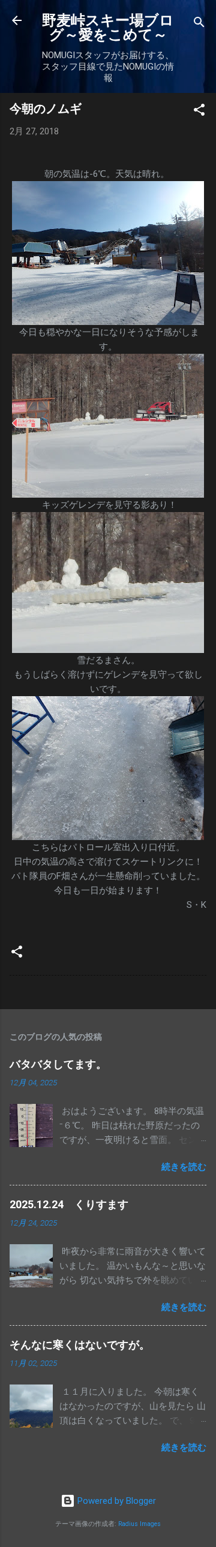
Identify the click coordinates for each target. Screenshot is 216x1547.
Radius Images (139, 1524)
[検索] (199, 24)
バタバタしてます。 (58, 1064)
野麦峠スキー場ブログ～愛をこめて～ (108, 27)
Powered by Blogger (115, 1500)
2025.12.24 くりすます (69, 1204)
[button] (199, 112)
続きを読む (183, 1166)
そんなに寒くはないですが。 (80, 1344)
